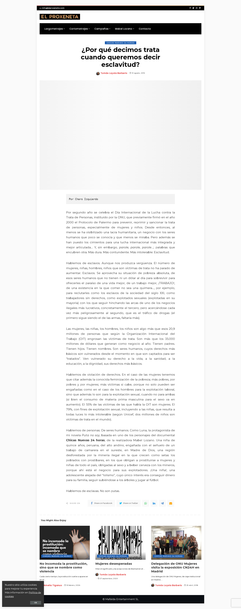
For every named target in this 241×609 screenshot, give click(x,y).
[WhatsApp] (145, 503)
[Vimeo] (199, 8)
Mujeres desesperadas (113, 564)
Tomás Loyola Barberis (114, 73)
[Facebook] (190, 8)
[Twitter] (193, 8)
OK (35, 602)
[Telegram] (162, 503)
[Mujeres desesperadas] (120, 543)
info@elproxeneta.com (53, 8)
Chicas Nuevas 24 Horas (121, 43)
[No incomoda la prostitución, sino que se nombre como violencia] (65, 543)
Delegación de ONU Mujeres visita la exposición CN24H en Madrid (175, 567)
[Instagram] (196, 8)
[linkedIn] (153, 503)
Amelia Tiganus (53, 585)
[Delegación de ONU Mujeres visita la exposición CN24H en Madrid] (176, 543)
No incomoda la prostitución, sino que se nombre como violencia (63, 567)
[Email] (170, 503)
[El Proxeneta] (60, 17)
